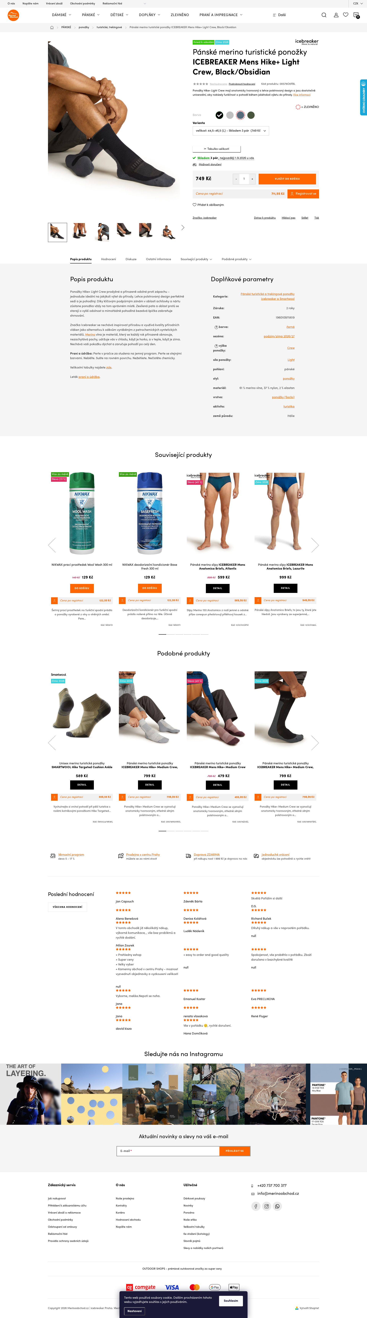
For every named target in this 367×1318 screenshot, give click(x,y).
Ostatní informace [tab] (158, 259)
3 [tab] (179, 634)
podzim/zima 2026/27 (279, 336)
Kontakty (121, 1206)
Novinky (188, 1206)
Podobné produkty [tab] (235, 259)
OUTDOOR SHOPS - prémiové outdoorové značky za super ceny (182, 1269)
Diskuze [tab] (131, 259)
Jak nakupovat (57, 1198)
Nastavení (134, 1311)
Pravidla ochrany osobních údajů (68, 1241)
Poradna (189, 1213)
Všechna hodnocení (67, 907)
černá (291, 327)
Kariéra (120, 1213)
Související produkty (194, 259)
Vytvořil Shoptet (309, 1308)
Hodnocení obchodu (128, 1220)
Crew (291, 348)
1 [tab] (162, 634)
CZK (355, 3)
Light (291, 360)
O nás (11, 3)
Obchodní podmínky (82, 3)
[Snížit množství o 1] (236, 179)
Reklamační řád (112, 3)
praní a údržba (89, 377)
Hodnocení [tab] (108, 259)
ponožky (289, 378)
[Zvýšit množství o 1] (252, 179)
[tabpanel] (82, 549)
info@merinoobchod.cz (278, 1194)
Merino (90, 334)
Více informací (301, 95)
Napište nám (30, 3)
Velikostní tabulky (194, 1227)
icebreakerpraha (266, 1206)
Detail (217, 588)
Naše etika (190, 1220)
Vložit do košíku (287, 179)
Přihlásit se (235, 1151)
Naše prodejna (125, 1198)
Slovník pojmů (192, 1241)
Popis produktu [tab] (81, 259)
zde (108, 367)
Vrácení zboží (54, 3)
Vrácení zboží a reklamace (64, 1213)
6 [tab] (204, 634)
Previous (52, 545)
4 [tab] (188, 634)
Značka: (205, 218)
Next (315, 545)
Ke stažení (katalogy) (197, 1234)
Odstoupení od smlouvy (62, 1227)
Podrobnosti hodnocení (242, 84)
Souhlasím (231, 1301)
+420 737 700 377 (272, 1186)
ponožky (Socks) (283, 397)
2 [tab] (171, 634)
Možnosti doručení (210, 164)
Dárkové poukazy (194, 1198)
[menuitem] (62, 15)
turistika (289, 406)
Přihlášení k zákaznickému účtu (67, 1206)
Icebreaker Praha (256, 1206)
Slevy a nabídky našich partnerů (203, 1248)
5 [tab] (196, 634)
